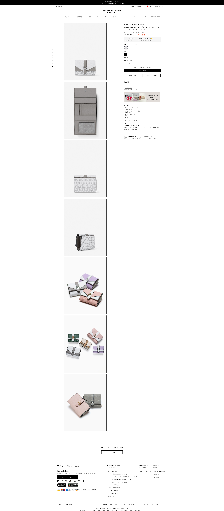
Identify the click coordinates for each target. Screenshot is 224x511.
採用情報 (156, 477)
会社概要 (156, 474)
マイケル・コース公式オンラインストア (123, 510)
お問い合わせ (112, 496)
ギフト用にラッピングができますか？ (118, 474)
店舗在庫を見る (133, 75)
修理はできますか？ (114, 493)
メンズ (144, 17)
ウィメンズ (134, 17)
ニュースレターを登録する (67, 477)
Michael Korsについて (160, 471)
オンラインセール (67, 17)
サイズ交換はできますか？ (116, 487)
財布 (106, 17)
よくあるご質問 (112, 471)
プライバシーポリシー (130, 504)
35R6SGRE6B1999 (139, 32)
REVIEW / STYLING (156, 17)
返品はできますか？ (114, 490)
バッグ (98, 17)
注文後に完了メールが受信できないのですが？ (121, 479)
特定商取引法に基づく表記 (150, 504)
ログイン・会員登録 (136, 6)
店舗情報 (60, 6)
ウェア (114, 17)
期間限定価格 (80, 17)
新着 (90, 17)
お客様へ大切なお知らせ (110, 504)
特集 (125, 137)
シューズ (124, 17)
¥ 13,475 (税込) (140, 35)
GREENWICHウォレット (135, 137)
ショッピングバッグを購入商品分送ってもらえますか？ (123, 476)
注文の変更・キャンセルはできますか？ (119, 482)
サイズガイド (127, 57)
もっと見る (112, 452)
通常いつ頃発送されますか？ (116, 485)
